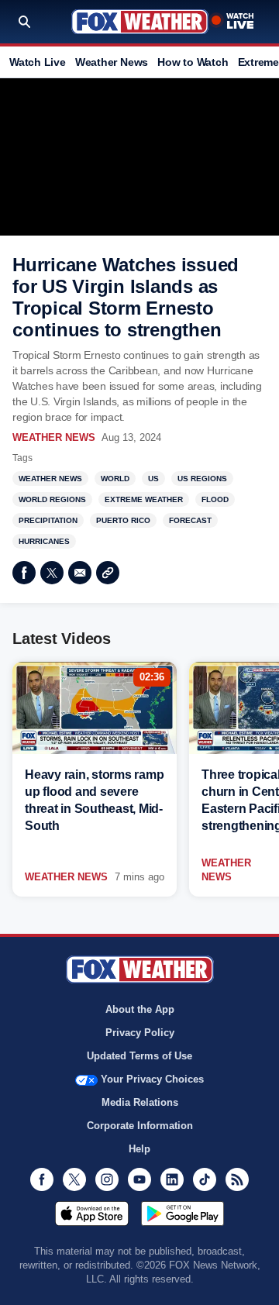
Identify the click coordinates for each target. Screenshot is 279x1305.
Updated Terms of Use (139, 1056)
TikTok (204, 1179)
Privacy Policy (139, 1032)
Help (139, 1149)
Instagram (107, 1179)
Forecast (190, 520)
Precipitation (48, 520)
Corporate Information (140, 1125)
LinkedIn (172, 1179)
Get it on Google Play (182, 1213)
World (115, 478)
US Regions (202, 478)
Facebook (24, 572)
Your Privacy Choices (152, 1079)
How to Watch (192, 62)
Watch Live (37, 62)
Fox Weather (139, 21)
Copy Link (107, 572)
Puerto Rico (123, 520)
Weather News (111, 62)
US (153, 478)
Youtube (139, 1179)
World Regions (52, 499)
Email (79, 572)
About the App (139, 1009)
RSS (237, 1179)
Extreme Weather (144, 499)
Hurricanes (44, 541)
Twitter (52, 572)
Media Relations (140, 1102)
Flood (215, 499)
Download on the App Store (92, 1213)
